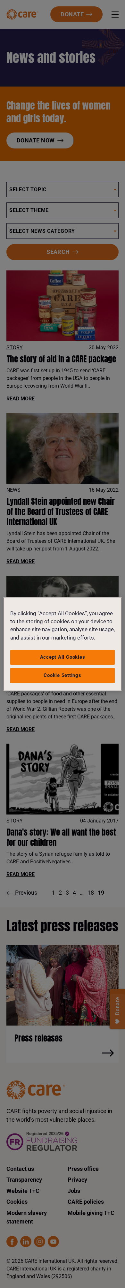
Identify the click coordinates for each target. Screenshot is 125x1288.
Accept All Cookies (62, 657)
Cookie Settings (62, 675)
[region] (62, 644)
